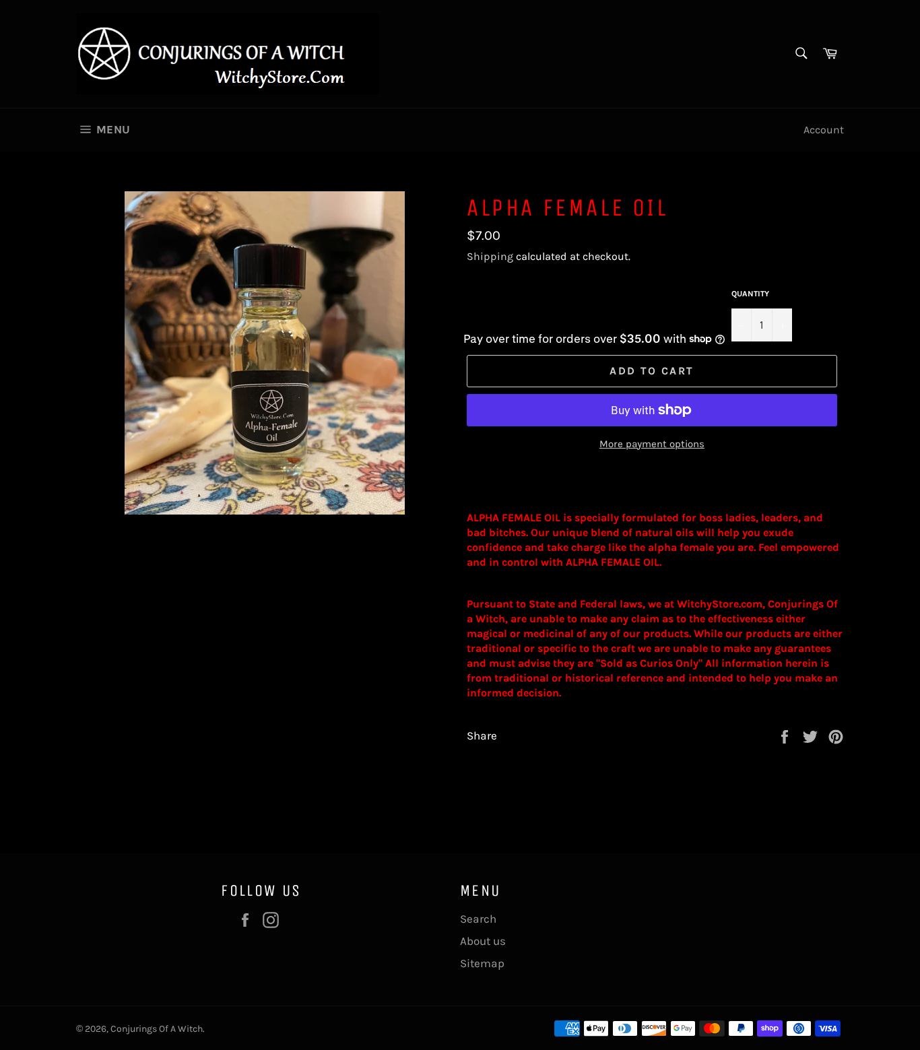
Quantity (750, 293)
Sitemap (482, 963)
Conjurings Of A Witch (156, 1029)
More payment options (651, 444)
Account (823, 129)
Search (478, 918)
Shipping (490, 256)
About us (483, 941)
